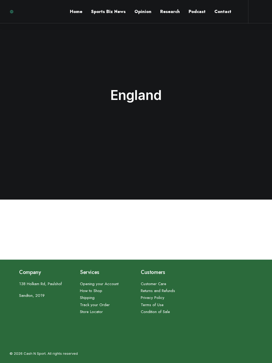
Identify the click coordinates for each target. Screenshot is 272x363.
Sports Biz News (108, 12)
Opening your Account (99, 284)
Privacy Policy (152, 298)
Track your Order (95, 305)
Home (76, 12)
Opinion (142, 12)
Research (170, 12)
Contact (222, 12)
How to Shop (91, 291)
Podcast (197, 12)
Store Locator (91, 312)
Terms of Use (152, 305)
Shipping (87, 298)
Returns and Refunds (158, 291)
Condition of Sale (155, 312)
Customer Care (153, 284)
